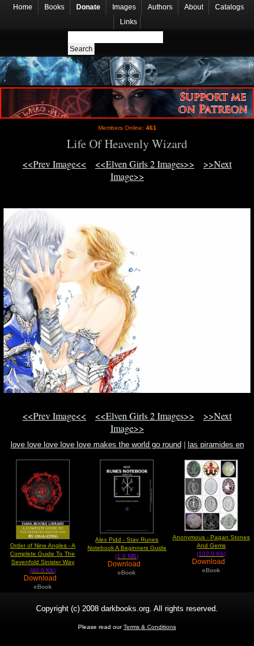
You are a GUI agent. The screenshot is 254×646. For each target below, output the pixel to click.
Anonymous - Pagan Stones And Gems (211, 545)
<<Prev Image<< (54, 164)
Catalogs (229, 7)
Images (124, 7)
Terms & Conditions (149, 627)
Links (128, 22)
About (193, 7)
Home (22, 7)
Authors (160, 7)
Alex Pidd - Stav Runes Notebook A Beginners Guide (127, 547)
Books (54, 7)
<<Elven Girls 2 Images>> (144, 164)
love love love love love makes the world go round (96, 444)
